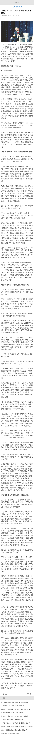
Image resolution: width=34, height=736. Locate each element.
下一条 (29, 694)
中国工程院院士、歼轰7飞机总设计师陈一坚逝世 (15, 723)
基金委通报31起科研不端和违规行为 (12, 719)
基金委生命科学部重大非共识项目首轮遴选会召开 (15, 709)
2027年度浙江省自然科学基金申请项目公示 (14, 730)
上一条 (5, 694)
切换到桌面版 (17, 7)
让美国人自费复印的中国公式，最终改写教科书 (15, 716)
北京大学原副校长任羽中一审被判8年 (12, 712)
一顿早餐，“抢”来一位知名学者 (10, 733)
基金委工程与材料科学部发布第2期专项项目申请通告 (16, 726)
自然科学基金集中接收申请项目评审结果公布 (14, 702)
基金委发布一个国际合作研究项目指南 (12, 705)
